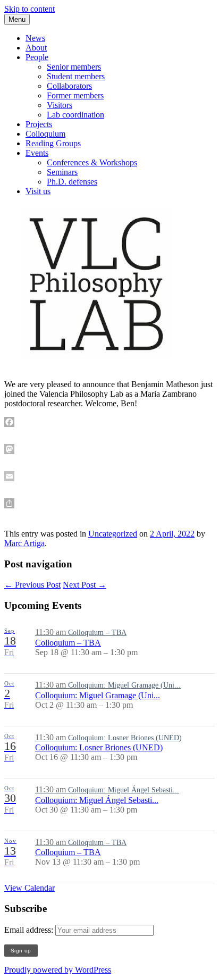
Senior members (74, 66)
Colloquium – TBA (68, 642)
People (37, 57)
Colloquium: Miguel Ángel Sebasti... (96, 800)
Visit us (38, 191)
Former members (75, 95)
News (35, 38)
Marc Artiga (24, 543)
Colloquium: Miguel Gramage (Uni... (97, 695)
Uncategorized (112, 533)
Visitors (59, 105)
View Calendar (29, 887)
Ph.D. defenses (72, 181)
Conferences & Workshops (92, 162)
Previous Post (32, 584)
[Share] (109, 503)
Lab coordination (75, 114)
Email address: (29, 929)
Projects (39, 124)
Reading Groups (53, 143)
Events (37, 152)
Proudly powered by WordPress (57, 969)
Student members (76, 76)
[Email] (109, 476)
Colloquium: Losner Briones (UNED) (99, 747)
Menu (17, 19)
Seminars (62, 172)
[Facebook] (109, 422)
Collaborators (69, 85)
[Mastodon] (109, 449)
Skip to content (29, 8)
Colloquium (45, 133)
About (36, 47)
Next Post (84, 584)
